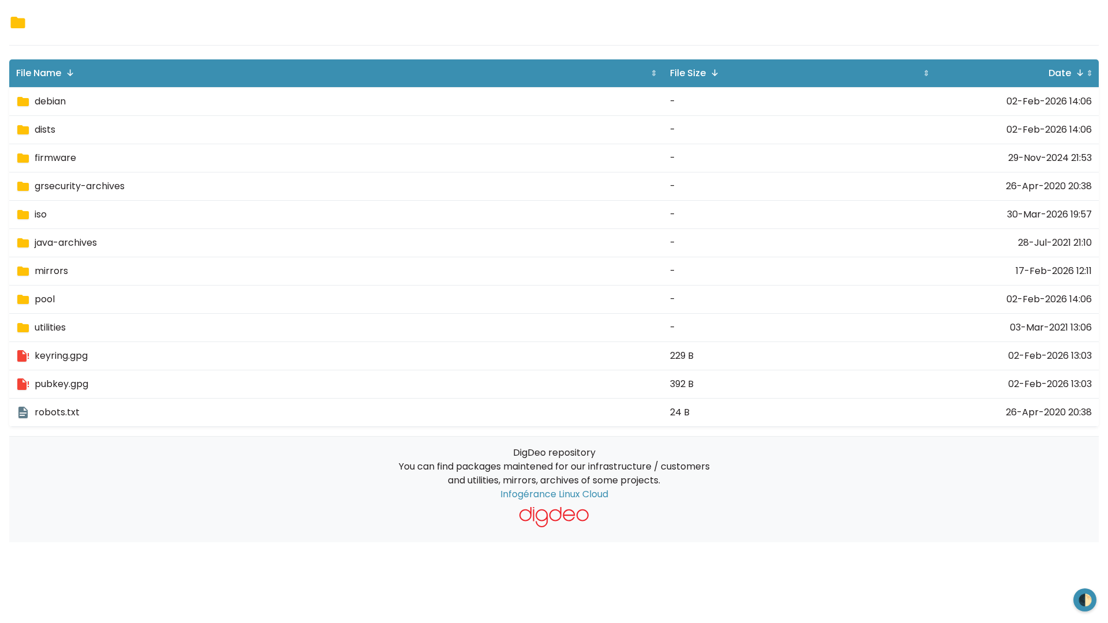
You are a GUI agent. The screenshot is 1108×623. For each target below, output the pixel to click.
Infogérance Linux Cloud (554, 494)
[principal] (554, 517)
